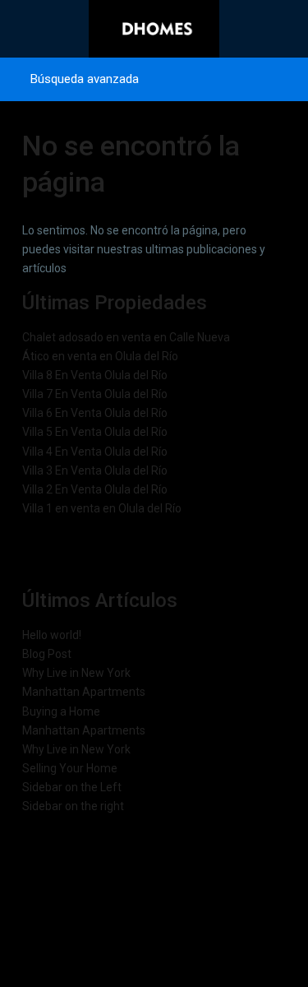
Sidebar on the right (73, 806)
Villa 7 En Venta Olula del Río (95, 394)
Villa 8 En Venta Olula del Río (95, 375)
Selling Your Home (69, 768)
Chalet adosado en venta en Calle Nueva (126, 337)
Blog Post (46, 653)
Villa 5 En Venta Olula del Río (95, 431)
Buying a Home (61, 711)
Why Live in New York (76, 672)
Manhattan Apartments (83, 691)
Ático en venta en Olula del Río (100, 356)
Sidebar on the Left (72, 787)
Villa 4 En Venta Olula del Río (95, 451)
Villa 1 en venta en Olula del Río (102, 508)
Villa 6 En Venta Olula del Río (95, 412)
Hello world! (51, 635)
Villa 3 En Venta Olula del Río (95, 470)
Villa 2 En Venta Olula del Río (95, 489)
